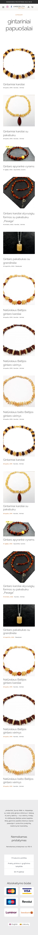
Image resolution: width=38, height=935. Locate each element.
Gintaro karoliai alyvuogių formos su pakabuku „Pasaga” (18, 217)
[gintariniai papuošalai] (19, 63)
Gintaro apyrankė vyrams (18, 166)
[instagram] (7, 7)
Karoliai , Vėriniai (19, 87)
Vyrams (23, 169)
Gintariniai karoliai (14, 84)
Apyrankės (17, 169)
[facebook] (11, 7)
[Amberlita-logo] (19, 6)
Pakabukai (19, 266)
